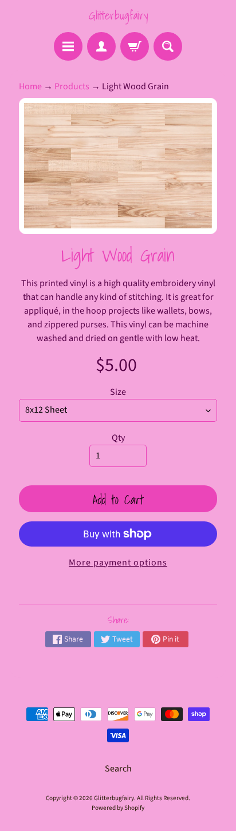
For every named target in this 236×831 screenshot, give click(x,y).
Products (71, 86)
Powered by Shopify (118, 808)
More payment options (118, 562)
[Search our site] (168, 46)
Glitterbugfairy (118, 15)
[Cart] (134, 46)
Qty (118, 438)
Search (118, 768)
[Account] (101, 46)
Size (118, 392)
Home (30, 86)
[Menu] (68, 46)
